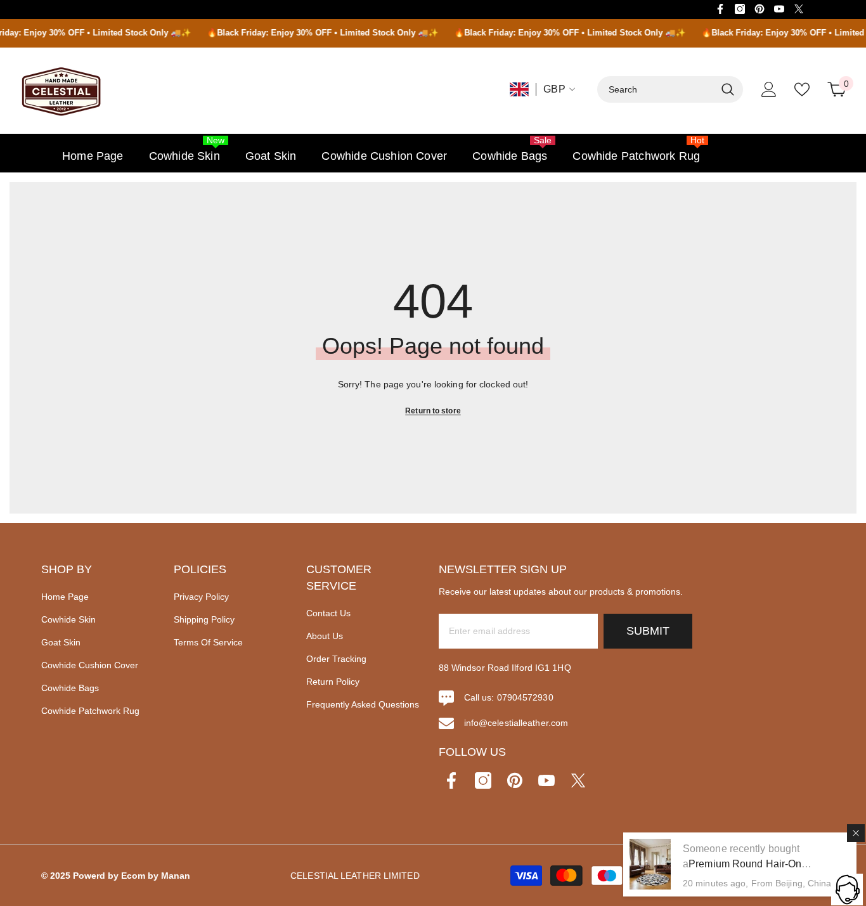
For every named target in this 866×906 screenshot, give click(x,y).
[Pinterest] (759, 9)
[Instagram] (740, 9)
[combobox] (656, 89)
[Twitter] (799, 9)
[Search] (670, 89)
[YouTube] (779, 9)
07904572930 (525, 697)
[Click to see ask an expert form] (847, 889)
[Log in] (769, 89)
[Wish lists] (802, 89)
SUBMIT (647, 630)
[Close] (856, 833)
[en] (519, 89)
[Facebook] (720, 9)
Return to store (433, 410)
